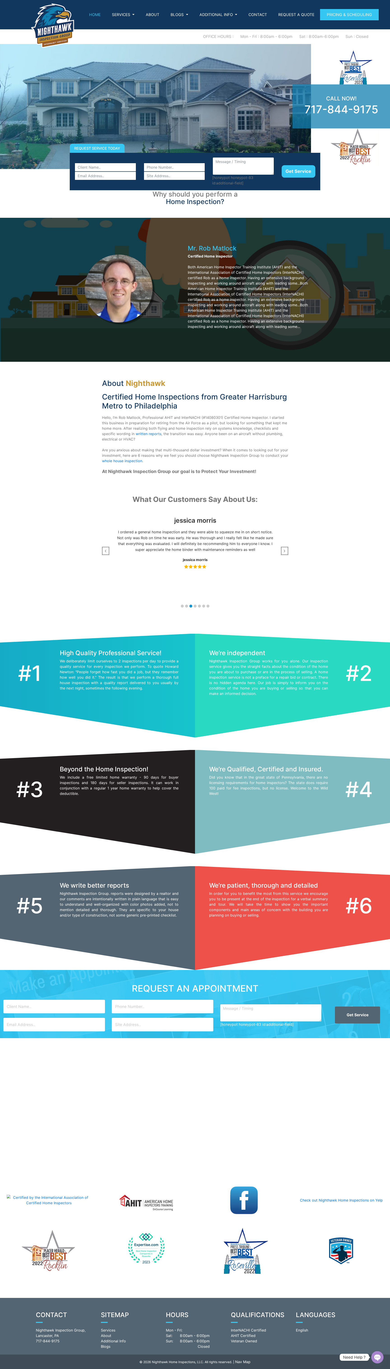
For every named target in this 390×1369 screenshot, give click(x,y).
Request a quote (296, 14)
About (152, 14)
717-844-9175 (341, 109)
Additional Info (113, 1341)
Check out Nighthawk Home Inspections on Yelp (341, 1200)
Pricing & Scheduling (349, 14)
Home (95, 14)
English (302, 1330)
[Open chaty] (377, 1357)
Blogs (178, 14)
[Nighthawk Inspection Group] (52, 25)
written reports (148, 434)
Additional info (217, 14)
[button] (182, 606)
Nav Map (243, 1362)
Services (121, 14)
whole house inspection (122, 461)
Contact (257, 14)
